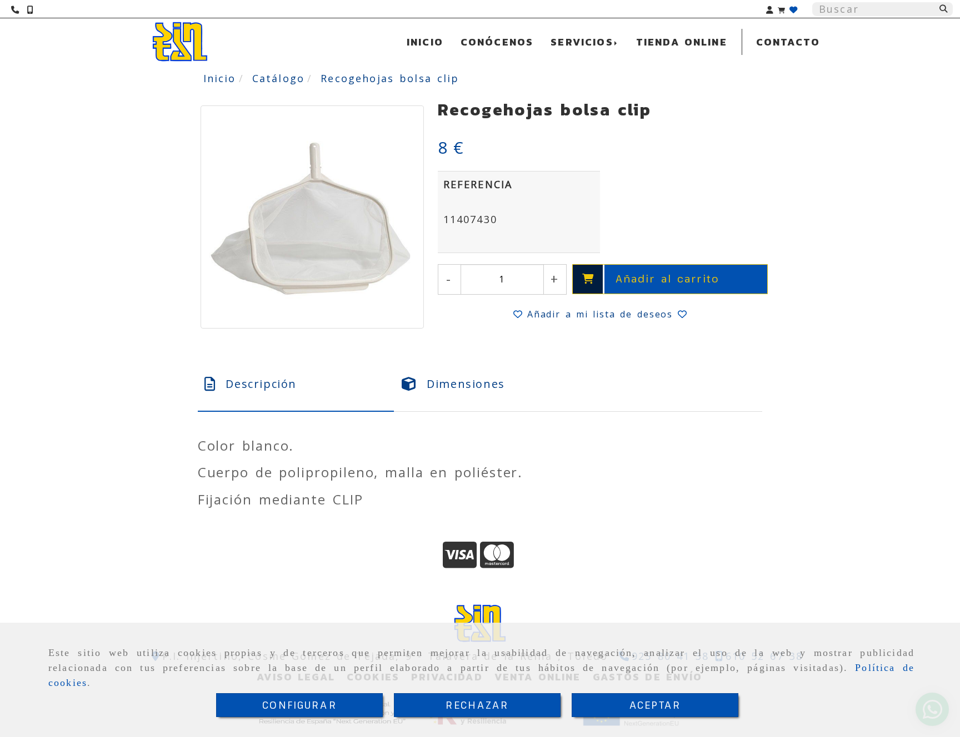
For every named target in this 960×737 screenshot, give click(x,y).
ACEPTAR (655, 704)
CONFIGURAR (299, 704)
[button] (770, 9)
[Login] (793, 9)
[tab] (296, 384)
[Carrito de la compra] (781, 9)
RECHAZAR (477, 704)
